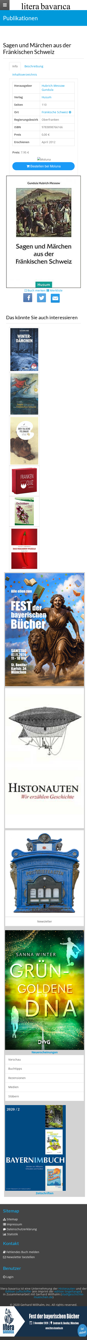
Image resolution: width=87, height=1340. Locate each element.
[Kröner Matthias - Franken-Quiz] (43, 481)
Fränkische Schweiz (55, 112)
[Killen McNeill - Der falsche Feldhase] (43, 441)
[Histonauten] (44, 629)
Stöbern (13, 1096)
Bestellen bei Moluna (45, 166)
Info (15, 66)
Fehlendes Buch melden (22, 1223)
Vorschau (14, 1059)
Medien (13, 1087)
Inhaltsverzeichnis (24, 74)
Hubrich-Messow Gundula (53, 88)
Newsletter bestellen (20, 1228)
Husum (46, 97)
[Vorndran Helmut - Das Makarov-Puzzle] (43, 548)
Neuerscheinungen (45, 1052)
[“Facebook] (27, 297)
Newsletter (44, 921)
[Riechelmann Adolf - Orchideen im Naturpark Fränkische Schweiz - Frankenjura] (43, 511)
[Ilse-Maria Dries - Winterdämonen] (43, 349)
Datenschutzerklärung (21, 1200)
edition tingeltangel (67, 1262)
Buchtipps (15, 1069)
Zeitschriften (44, 1164)
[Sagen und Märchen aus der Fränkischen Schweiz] (55, 298)
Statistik (12, 1205)
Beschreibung (33, 66)
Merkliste (56, 290)
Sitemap (12, 1190)
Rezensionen (17, 1078)
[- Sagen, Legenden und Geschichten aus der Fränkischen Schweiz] (43, 394)
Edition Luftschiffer (18, 1262)
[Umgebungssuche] (70, 112)
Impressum (14, 1195)
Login (9, 1248)
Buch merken (36, 290)
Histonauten (66, 1260)
